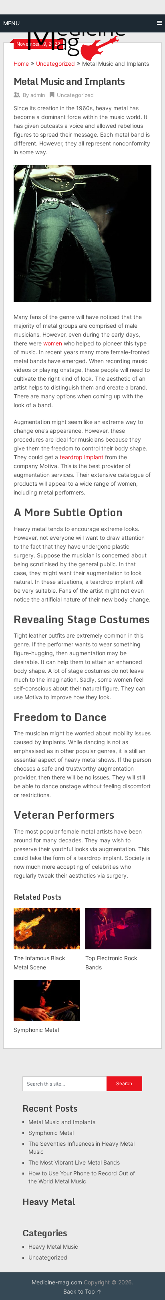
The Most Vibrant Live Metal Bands (74, 1162)
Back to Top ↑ (82, 1291)
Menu (11, 23)
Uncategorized (75, 95)
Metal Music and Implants (61, 1121)
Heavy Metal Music (53, 1246)
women (52, 343)
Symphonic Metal (51, 1132)
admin (37, 95)
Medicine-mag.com (57, 1282)
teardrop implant (81, 457)
